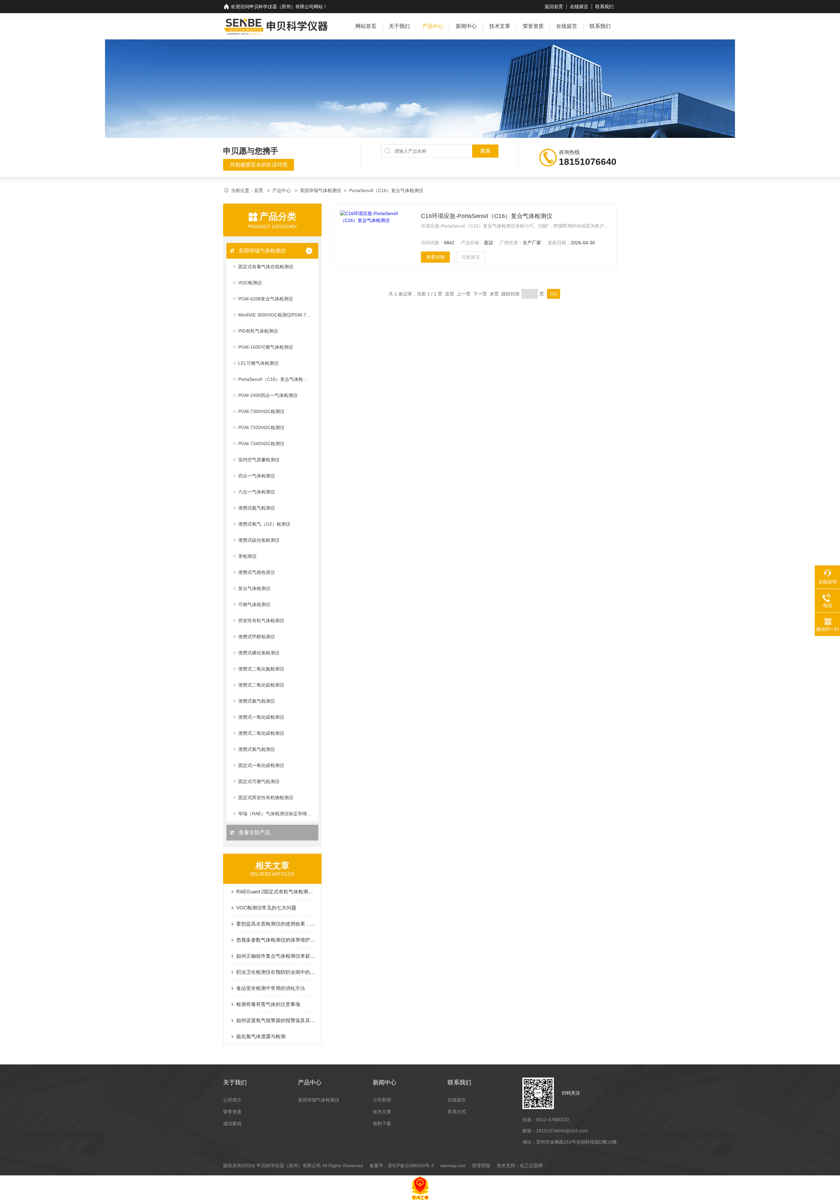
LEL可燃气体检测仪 (258, 363)
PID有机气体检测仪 (258, 331)
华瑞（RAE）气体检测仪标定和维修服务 (278, 813)
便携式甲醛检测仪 (256, 636)
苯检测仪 (247, 556)
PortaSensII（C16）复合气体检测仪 (386, 190)
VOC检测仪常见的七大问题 (266, 907)
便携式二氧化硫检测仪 (261, 685)
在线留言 (579, 6)
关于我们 (399, 26)
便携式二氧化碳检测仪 (261, 733)
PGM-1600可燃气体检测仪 (265, 347)
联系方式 (457, 1111)
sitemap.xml (452, 1165)
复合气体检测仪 (254, 588)
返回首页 (554, 6)
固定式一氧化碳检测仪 (261, 765)
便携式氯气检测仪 (256, 701)
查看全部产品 (253, 832)
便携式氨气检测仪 (256, 508)
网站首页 (365, 26)
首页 (259, 190)
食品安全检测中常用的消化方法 (270, 988)
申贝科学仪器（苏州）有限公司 (281, 6)
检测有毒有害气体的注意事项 (268, 1004)
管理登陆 (481, 1165)
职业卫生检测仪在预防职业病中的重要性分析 (275, 972)
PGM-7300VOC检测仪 (261, 411)
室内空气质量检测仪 (259, 459)
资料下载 (382, 1123)
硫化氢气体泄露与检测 (260, 1036)
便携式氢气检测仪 (256, 749)
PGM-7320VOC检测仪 (261, 427)
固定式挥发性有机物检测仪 (265, 797)
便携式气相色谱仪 (256, 572)
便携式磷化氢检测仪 (259, 652)
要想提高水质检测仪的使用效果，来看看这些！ (275, 924)
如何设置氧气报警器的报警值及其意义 (275, 1020)
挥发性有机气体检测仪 (261, 620)
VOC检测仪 (250, 282)
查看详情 (435, 257)
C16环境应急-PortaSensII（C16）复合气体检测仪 (486, 216)
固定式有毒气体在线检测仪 (265, 266)
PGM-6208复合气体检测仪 (265, 298)
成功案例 (232, 1123)
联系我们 (604, 6)
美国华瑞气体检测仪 (320, 190)
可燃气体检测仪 (254, 604)
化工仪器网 (531, 1165)
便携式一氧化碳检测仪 (261, 717)
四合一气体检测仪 (256, 475)
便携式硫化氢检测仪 (259, 540)
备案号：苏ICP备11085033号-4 (401, 1165)
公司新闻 (382, 1100)
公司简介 (232, 1100)
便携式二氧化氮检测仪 (261, 668)
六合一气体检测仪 (256, 491)
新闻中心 (466, 26)
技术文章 (499, 26)
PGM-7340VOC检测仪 (261, 443)
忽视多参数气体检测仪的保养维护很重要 (275, 940)
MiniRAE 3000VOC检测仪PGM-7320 (276, 314)
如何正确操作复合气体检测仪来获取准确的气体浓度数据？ (275, 956)
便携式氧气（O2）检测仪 (264, 524)
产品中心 (432, 26)
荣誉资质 (533, 26)
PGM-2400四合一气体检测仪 (268, 395)
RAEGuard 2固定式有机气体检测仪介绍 (275, 891)
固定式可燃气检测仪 (259, 781)
